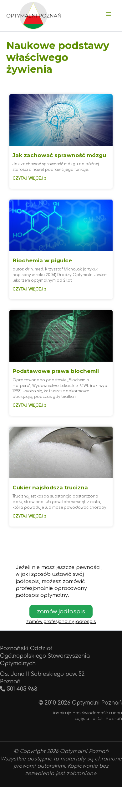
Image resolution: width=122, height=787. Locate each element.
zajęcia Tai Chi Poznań (98, 718)
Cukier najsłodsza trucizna (50, 487)
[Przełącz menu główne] (109, 14)
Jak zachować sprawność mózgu (59, 155)
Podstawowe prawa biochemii (56, 371)
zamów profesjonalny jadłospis (61, 621)
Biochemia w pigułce (42, 260)
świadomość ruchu (102, 712)
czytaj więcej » (29, 178)
